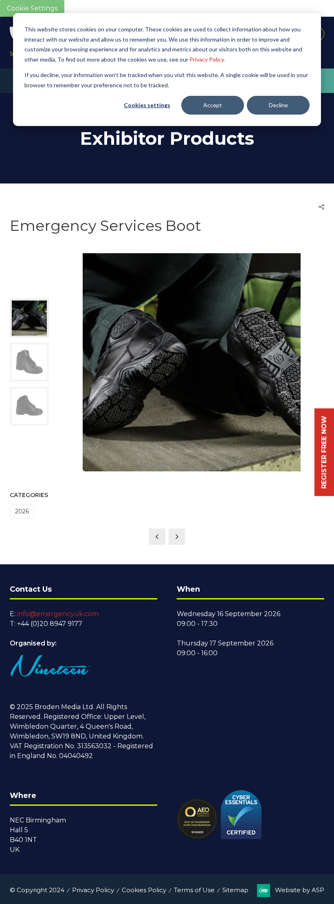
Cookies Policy (144, 890)
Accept (212, 105)
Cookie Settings (32, 8)
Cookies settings (147, 105)
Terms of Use (194, 890)
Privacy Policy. (207, 59)
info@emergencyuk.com (58, 614)
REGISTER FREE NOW (324, 452)
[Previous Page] (157, 536)
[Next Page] (177, 536)
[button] (321, 207)
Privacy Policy (93, 890)
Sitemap (235, 890)
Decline (278, 105)
